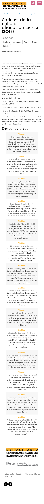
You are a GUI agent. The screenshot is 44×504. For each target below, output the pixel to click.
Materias (6, 46)
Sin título (21, 134)
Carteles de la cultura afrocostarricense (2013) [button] (20, 14)
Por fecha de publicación (12, 42)
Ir (40, 56)
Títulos (34, 42)
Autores (26, 42)
